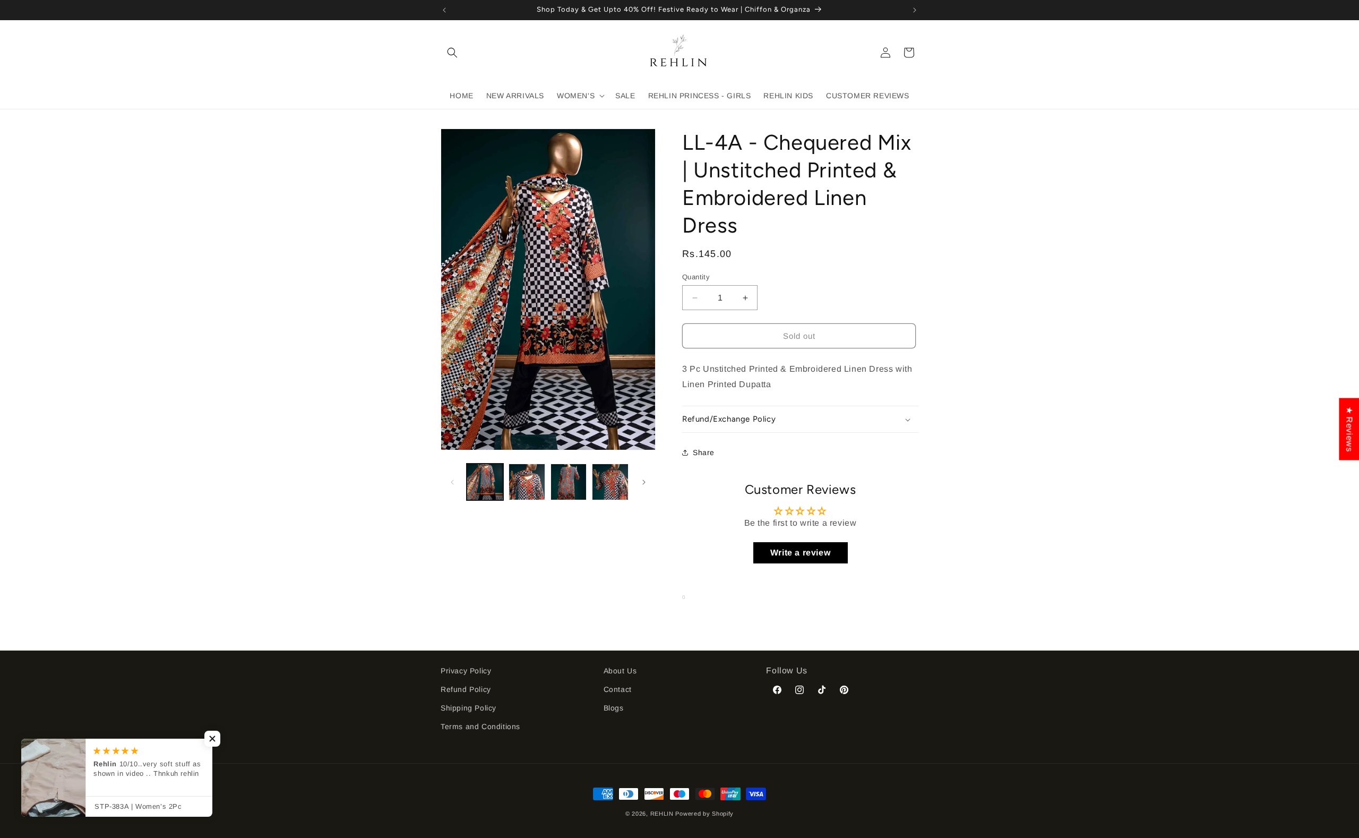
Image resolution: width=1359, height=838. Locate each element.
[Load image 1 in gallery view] (485, 482)
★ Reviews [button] (1349, 428)
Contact (618, 689)
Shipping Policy (468, 708)
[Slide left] (452, 482)
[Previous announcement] (444, 10)
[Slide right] (644, 482)
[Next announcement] (914, 10)
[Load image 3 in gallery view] (569, 482)
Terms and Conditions (480, 726)
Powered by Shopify (704, 813)
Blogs (614, 708)
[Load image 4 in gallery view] (610, 482)
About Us (620, 670)
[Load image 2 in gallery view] (527, 482)
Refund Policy (466, 689)
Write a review (800, 552)
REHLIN (662, 813)
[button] (452, 52)
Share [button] (704, 452)
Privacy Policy (466, 670)
